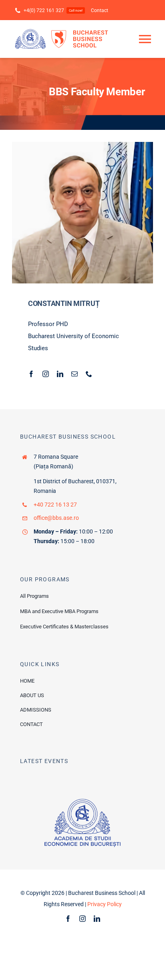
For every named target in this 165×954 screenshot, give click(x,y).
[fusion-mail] (74, 374)
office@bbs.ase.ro (56, 518)
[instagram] (82, 918)
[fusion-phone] (89, 374)
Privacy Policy (104, 904)
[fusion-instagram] (45, 374)
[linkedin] (97, 918)
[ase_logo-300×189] (82, 801)
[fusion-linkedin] (60, 374)
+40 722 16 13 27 (55, 504)
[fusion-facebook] (31, 374)
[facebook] (68, 918)
